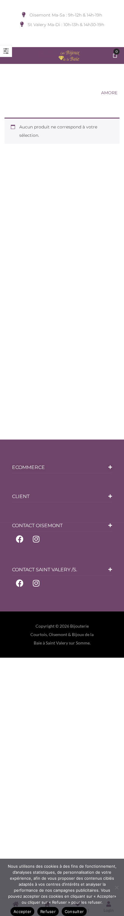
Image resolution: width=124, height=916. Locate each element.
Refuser (48, 911)
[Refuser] (116, 887)
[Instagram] (36, 538)
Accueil (14, 92)
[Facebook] (19, 538)
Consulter (74, 911)
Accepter (22, 911)
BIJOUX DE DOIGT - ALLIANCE (61, 92)
